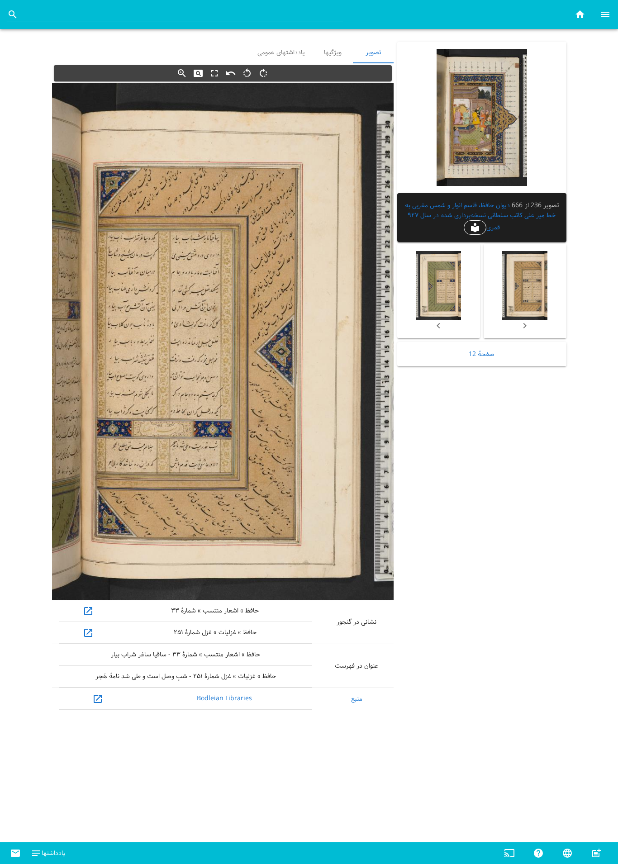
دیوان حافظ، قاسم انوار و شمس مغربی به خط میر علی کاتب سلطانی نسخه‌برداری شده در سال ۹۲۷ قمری (480, 216)
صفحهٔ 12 (481, 354)
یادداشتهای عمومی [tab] (281, 52)
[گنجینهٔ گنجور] (580, 14)
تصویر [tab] (373, 52)
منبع (356, 699)
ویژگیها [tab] (332, 52)
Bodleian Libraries (224, 698)
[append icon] (12, 14)
